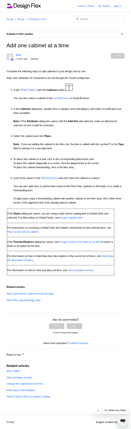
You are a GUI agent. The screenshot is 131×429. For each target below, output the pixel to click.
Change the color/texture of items (24, 383)
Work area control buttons (20, 390)
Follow (118, 56)
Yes (56, 326)
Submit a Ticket (86, 6)
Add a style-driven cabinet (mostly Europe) (30, 293)
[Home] (23, 7)
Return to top (13, 354)
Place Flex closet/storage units (23, 300)
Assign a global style (71, 217)
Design (9, 19)
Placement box (49, 178)
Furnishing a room (37, 19)
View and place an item (80, 270)
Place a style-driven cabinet (22, 231)
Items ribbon (13, 370)
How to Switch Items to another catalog (28, 396)
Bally (18, 54)
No (74, 326)
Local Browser (61, 98)
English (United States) (109, 422)
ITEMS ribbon (27, 89)
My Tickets (104, 6)
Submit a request (78, 343)
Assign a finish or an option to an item (80, 241)
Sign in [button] (117, 6)
